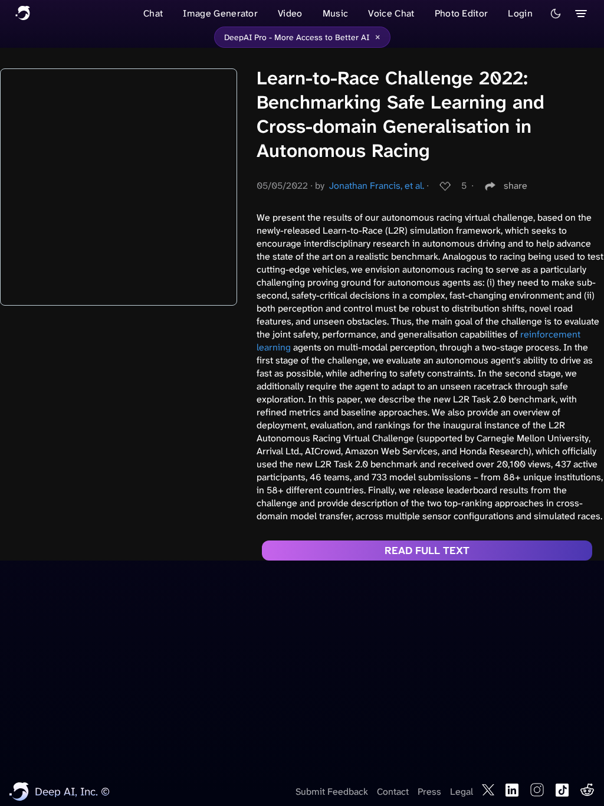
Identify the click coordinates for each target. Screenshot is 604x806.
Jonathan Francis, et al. (376, 185)
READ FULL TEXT (427, 550)
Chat (153, 13)
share (515, 185)
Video (290, 13)
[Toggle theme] (555, 13)
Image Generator (220, 13)
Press (429, 791)
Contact (393, 791)
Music (336, 13)
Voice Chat (391, 13)
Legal (461, 791)
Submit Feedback (332, 791)
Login (520, 13)
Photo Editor (461, 13)
